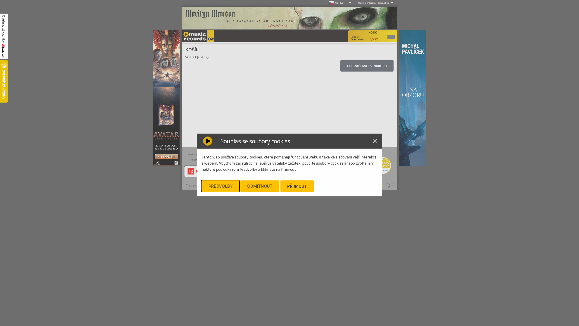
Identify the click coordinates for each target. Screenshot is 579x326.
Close (374, 141)
